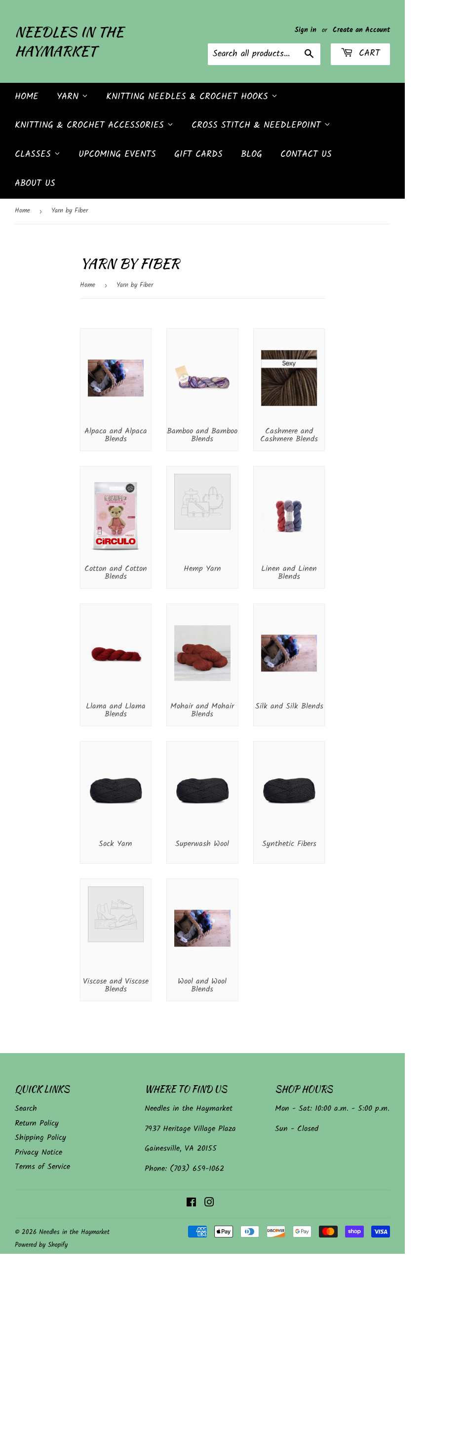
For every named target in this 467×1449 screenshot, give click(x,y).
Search (26, 1108)
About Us (35, 184)
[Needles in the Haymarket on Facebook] (191, 1204)
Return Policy (37, 1123)
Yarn (69, 97)
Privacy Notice (38, 1152)
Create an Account (361, 30)
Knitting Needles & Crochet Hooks (189, 97)
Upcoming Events (117, 154)
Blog (251, 154)
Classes (34, 154)
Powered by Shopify (41, 1245)
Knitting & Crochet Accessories (91, 125)
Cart (367, 53)
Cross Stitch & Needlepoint (258, 125)
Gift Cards (198, 154)
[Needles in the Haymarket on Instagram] (209, 1204)
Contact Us (306, 154)
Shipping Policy (40, 1137)
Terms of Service (42, 1167)
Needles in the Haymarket (69, 41)
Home (27, 97)
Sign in (305, 30)
